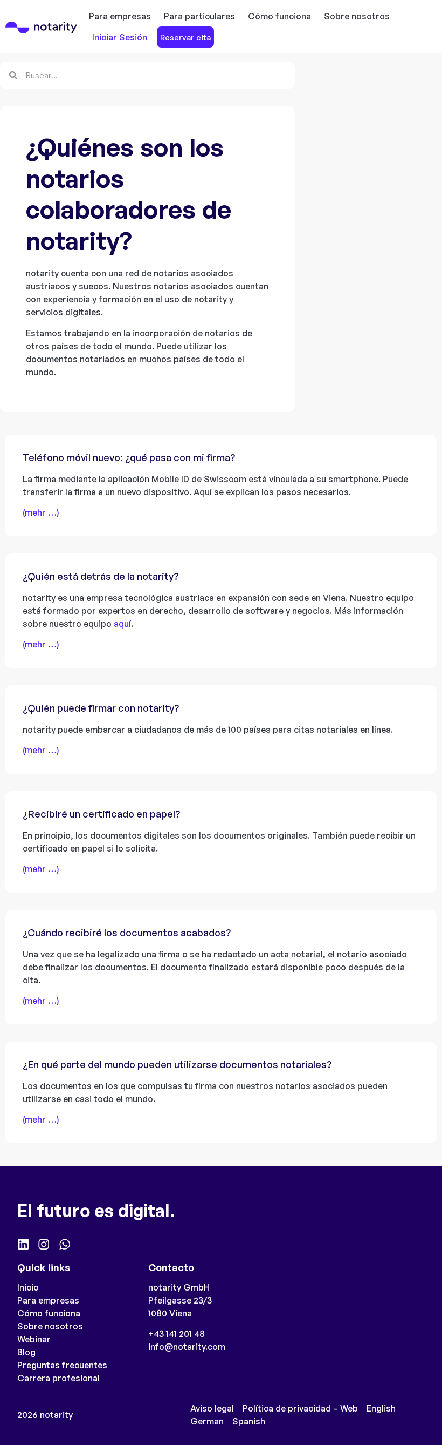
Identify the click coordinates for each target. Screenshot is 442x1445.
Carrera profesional (58, 1378)
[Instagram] (44, 1244)
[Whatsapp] (65, 1244)
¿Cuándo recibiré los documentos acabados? (127, 932)
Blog (26, 1352)
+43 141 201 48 (176, 1333)
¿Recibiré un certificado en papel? (101, 814)
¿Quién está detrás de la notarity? (100, 576)
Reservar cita (185, 37)
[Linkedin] (23, 1244)
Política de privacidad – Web (300, 1408)
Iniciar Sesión (119, 37)
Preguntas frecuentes (62, 1365)
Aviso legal (212, 1408)
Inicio (28, 1287)
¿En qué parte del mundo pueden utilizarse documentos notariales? (177, 1064)
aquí (122, 623)
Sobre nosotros (357, 16)
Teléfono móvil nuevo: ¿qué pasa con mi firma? (129, 457)
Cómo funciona (279, 16)
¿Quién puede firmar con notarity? (101, 708)
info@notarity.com (186, 1346)
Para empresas (120, 16)
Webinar (34, 1339)
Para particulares (199, 16)
